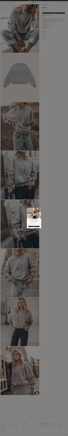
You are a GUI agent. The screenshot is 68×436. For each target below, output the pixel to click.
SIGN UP (34, 226)
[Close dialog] (40, 208)
